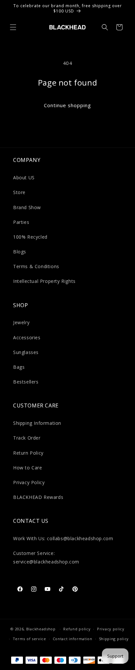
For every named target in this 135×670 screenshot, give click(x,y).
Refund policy (76, 628)
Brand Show (27, 207)
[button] (13, 27)
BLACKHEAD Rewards (38, 497)
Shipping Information (37, 423)
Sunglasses (26, 352)
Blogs (19, 251)
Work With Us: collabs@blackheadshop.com (63, 538)
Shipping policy (114, 638)
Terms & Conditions (36, 266)
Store (19, 192)
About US (24, 177)
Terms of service (29, 638)
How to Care (27, 467)
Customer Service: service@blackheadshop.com (46, 557)
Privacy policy (111, 628)
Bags (19, 367)
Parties (21, 222)
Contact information (72, 638)
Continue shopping (67, 105)
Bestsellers (26, 382)
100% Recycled (30, 237)
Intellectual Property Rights (44, 281)
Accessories (27, 337)
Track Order (27, 438)
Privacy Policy (29, 482)
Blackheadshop (41, 628)
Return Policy (28, 453)
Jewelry (21, 322)
